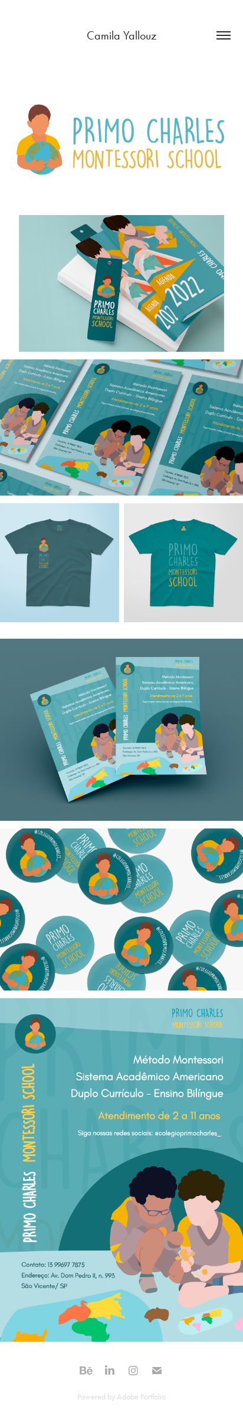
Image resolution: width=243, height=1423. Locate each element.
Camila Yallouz (121, 35)
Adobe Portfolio (141, 1397)
